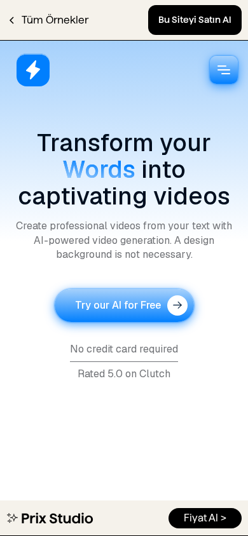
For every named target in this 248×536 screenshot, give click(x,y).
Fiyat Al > (205, 518)
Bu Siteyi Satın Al (194, 20)
